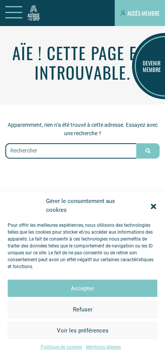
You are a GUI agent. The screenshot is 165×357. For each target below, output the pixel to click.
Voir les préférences (83, 330)
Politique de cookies (61, 347)
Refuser (82, 309)
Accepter (82, 288)
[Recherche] (147, 151)
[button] (153, 206)
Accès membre (143, 13)
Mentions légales (103, 347)
